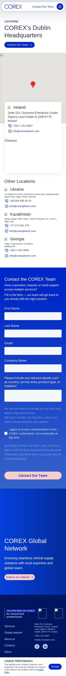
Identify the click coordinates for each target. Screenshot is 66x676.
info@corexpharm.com (26, 131)
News (7, 651)
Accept (55, 666)
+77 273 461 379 (19, 225)
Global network (13, 632)
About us (9, 638)
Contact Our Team (43, 6)
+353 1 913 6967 (23, 125)
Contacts (9, 645)
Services (9, 626)
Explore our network (18, 577)
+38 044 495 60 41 (21, 200)
